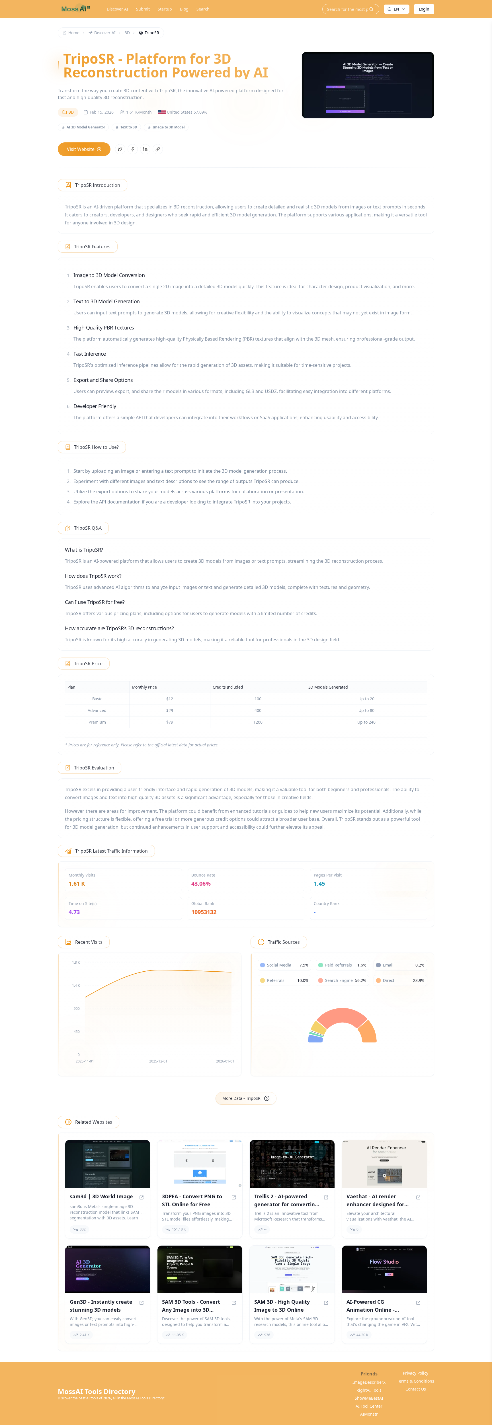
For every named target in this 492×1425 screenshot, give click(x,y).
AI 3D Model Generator (86, 127)
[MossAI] (75, 9)
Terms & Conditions (415, 1381)
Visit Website (81, 149)
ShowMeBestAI (369, 1398)
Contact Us (415, 1389)
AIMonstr (369, 1414)
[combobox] (396, 9)
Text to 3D (128, 127)
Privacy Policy (415, 1373)
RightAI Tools (369, 1390)
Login (424, 9)
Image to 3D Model (169, 127)
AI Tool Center (369, 1406)
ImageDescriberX (369, 1382)
